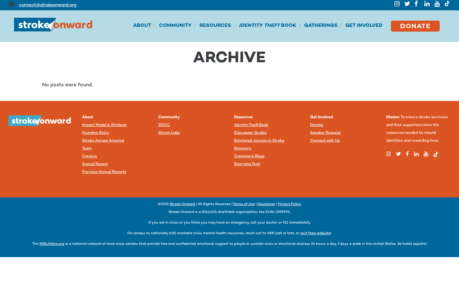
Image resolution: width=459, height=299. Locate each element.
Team (87, 149)
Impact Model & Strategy (104, 125)
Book (251, 125)
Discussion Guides (250, 133)
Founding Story (95, 133)
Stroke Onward (182, 204)
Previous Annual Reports (104, 172)
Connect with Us (325, 141)
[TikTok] (447, 3)
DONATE (415, 26)
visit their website (315, 233)
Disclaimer (266, 204)
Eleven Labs (169, 133)
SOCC (164, 125)
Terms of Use (244, 204)
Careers (89, 157)
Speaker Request (325, 133)
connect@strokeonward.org (47, 5)
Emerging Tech (247, 164)
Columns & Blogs (249, 157)
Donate (316, 125)
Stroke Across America (103, 141)
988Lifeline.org (51, 244)
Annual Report (95, 164)
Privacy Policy (289, 204)
